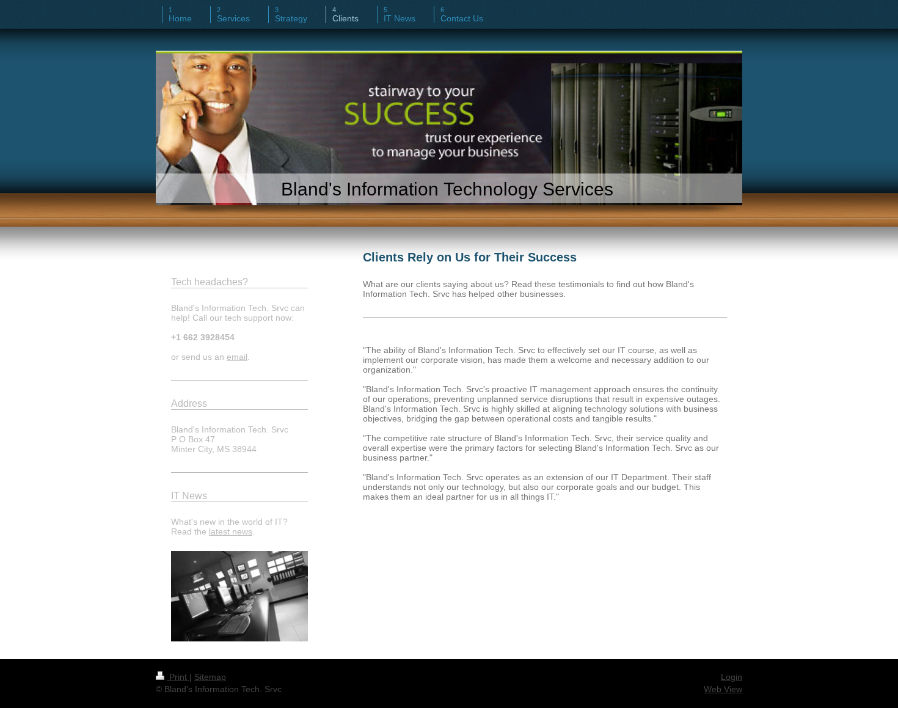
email (237, 357)
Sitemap (210, 677)
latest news (230, 531)
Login (731, 677)
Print (178, 677)
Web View (723, 689)
